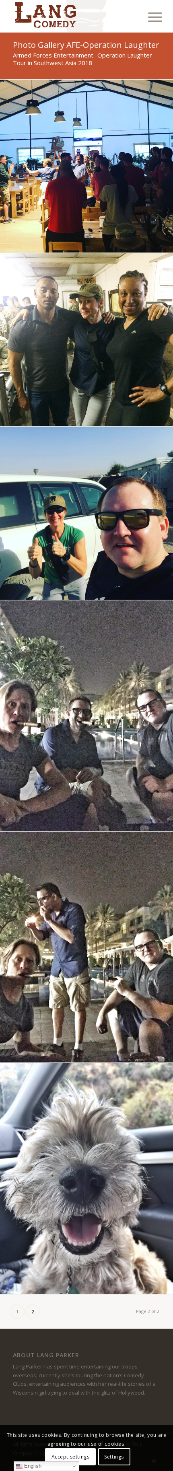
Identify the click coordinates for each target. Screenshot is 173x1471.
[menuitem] (149, 17)
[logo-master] (71, 16)
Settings (114, 1456)
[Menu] (149, 17)
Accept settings (70, 1456)
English (32, 1466)
